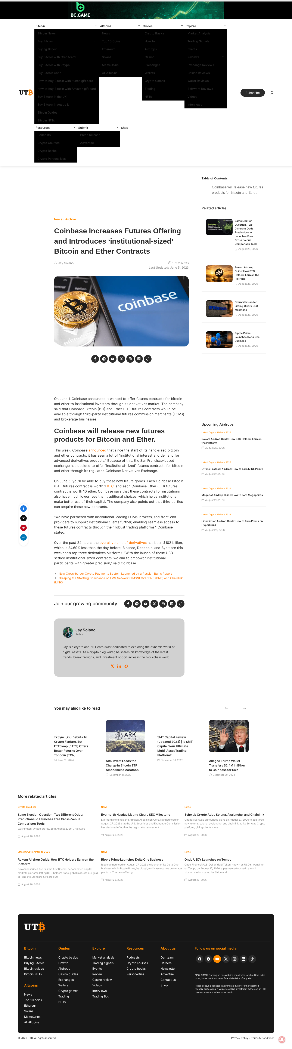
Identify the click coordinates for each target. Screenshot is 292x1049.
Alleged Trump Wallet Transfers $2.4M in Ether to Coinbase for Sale (227, 765)
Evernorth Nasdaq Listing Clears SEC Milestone (246, 305)
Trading (150, 88)
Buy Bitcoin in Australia (53, 104)
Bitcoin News (46, 33)
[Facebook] (126, 666)
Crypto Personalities (51, 158)
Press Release (90, 135)
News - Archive (65, 219)
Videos (192, 96)
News (106, 33)
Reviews (193, 57)
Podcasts (44, 135)
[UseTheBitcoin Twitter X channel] (226, 959)
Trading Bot (100, 996)
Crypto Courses (48, 143)
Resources (42, 127)
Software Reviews (200, 88)
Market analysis (103, 957)
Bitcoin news (33, 957)
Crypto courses (137, 963)
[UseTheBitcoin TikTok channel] (252, 959)
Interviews (194, 104)
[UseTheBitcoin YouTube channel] (217, 959)
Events (192, 49)
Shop (124, 127)
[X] (112, 666)
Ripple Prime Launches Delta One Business (247, 336)
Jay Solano (66, 263)
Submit (83, 127)
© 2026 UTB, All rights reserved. (37, 1038)
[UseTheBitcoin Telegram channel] (208, 959)
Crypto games (68, 991)
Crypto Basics (155, 33)
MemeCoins (110, 65)
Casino (149, 57)
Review (97, 974)
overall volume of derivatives (123, 542)
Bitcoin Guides (47, 112)
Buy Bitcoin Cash (49, 73)
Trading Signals (198, 41)
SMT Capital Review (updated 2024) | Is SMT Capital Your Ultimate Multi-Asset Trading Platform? (175, 746)
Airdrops (151, 49)
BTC (110, 486)
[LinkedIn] (119, 666)
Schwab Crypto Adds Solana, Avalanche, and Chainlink (224, 814)
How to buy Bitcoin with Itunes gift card (65, 81)
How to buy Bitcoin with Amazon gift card (66, 88)
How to (150, 41)
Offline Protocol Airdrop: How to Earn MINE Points (232, 468)
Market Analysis (198, 33)
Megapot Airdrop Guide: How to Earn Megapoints (232, 495)
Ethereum (108, 49)
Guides (148, 26)
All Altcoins (110, 73)
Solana (106, 57)
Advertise (87, 143)
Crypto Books (47, 150)
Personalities (135, 974)
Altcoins (105, 26)
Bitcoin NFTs (46, 120)
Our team (167, 957)
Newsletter (168, 968)
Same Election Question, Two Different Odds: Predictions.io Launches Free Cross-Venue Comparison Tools (246, 232)
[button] (96, 26)
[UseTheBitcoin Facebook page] (200, 959)
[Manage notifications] (282, 1039)
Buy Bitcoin (45, 41)
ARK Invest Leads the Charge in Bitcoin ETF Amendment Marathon (122, 765)
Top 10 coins (33, 1000)
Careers (166, 963)
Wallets (150, 73)
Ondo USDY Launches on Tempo (208, 859)
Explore (191, 26)
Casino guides (68, 974)
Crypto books (136, 968)
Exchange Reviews (200, 65)
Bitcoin (40, 26)
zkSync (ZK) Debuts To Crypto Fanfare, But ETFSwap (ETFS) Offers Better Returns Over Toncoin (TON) (71, 746)
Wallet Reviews (198, 81)
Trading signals (103, 963)
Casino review (102, 979)
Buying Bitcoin (47, 49)
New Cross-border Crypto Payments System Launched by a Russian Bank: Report (115, 573)
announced (97, 450)
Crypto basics (68, 957)
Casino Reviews (198, 73)
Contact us (168, 979)
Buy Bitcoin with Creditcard (56, 57)
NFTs (148, 96)
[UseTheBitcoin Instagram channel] (235, 959)
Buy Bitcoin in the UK (51, 96)
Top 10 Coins (111, 41)
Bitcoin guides (34, 968)
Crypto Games (155, 81)
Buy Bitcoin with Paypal (53, 65)
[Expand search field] (271, 94)
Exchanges (152, 65)
